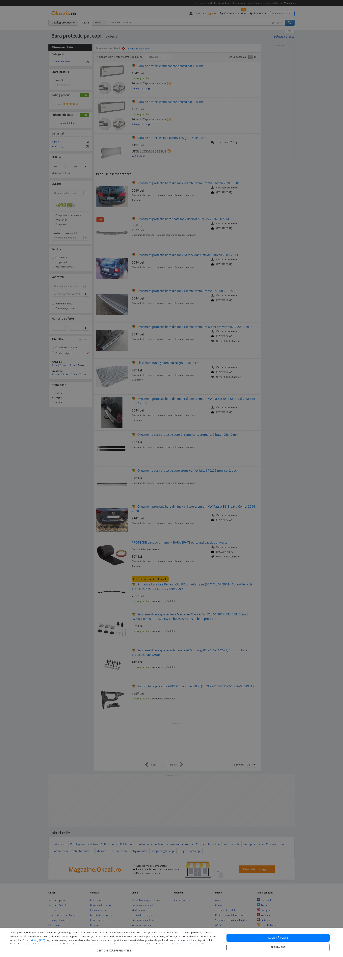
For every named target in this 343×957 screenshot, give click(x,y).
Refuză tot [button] (278, 947)
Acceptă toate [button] (278, 937)
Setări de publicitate (188, 944)
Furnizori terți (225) (34, 940)
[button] (114, 948)
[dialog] (171, 942)
